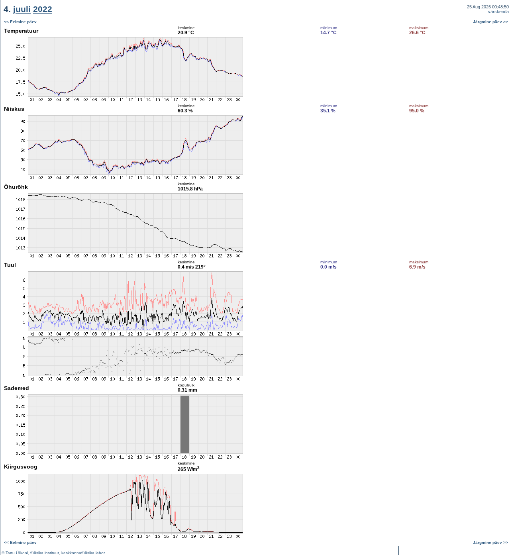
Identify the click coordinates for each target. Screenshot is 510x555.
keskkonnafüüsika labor (83, 553)
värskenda (498, 11)
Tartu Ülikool (17, 553)
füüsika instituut (44, 553)
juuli (22, 9)
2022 (42, 9)
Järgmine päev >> (490, 22)
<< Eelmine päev (20, 22)
